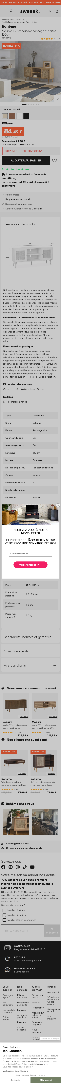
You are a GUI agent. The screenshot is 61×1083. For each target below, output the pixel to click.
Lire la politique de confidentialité (15, 1071)
